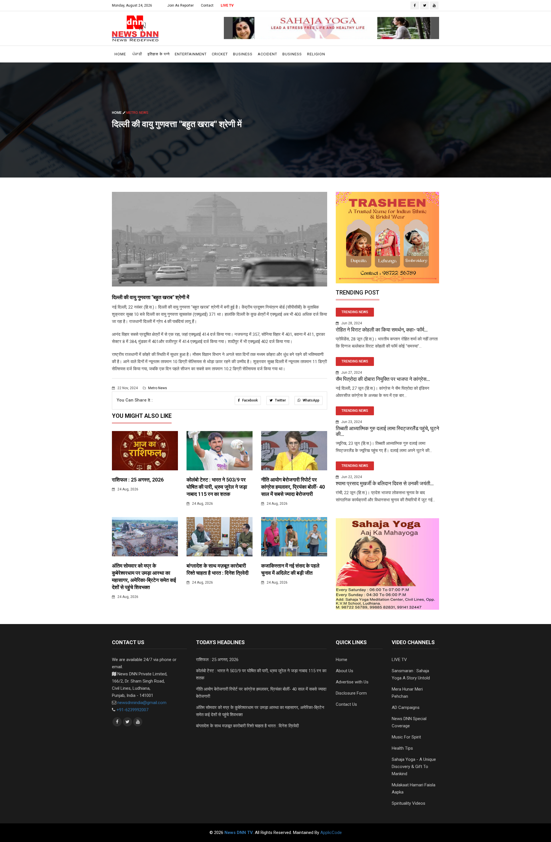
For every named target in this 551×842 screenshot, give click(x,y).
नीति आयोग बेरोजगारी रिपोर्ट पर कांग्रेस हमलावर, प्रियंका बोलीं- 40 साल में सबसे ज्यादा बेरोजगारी (293, 487)
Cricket (220, 54)
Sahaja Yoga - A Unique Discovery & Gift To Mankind (414, 766)
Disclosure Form (351, 693)
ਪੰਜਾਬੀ (137, 54)
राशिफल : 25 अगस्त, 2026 (138, 480)
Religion (316, 54)
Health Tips (402, 748)
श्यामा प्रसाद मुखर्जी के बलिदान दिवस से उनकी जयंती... (385, 483)
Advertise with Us (352, 682)
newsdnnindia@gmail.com (141, 702)
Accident (267, 54)
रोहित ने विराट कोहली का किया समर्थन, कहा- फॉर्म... (382, 330)
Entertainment (191, 54)
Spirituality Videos (408, 803)
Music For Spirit (406, 737)
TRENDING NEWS (355, 312)
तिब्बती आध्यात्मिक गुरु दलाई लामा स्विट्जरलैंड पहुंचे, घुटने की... (387, 431)
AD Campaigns (406, 707)
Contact (207, 5)
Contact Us (346, 704)
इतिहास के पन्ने (159, 54)
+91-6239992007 (132, 709)
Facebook (249, 400)
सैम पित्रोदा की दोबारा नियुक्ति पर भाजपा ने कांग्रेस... (383, 379)
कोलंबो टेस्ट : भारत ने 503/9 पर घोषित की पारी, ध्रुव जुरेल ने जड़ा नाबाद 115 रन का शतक (217, 487)
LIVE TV (227, 5)
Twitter (280, 400)
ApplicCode (331, 832)
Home (120, 54)
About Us (344, 670)
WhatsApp (310, 400)
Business (243, 54)
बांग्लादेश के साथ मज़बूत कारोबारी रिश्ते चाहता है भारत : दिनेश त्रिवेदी (247, 725)
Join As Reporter (180, 5)
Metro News (157, 388)
